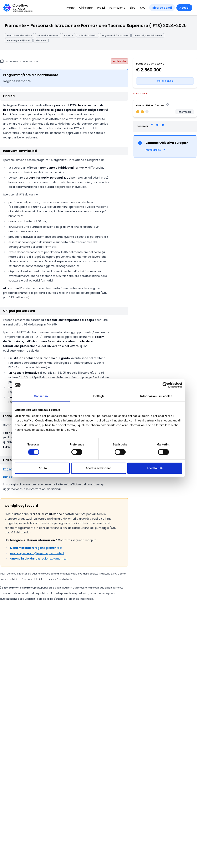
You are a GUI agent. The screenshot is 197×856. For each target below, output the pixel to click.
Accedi (184, 8)
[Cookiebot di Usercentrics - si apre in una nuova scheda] (165, 385)
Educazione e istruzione (19, 35)
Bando (7, 477)
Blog (132, 8)
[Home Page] (18, 8)
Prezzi (101, 8)
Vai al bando (165, 81)
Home (71, 8)
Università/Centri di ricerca (148, 35)
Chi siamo (86, 8)
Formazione (117, 8)
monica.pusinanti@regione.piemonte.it (37, 553)
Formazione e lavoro (48, 35)
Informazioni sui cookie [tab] (156, 396)
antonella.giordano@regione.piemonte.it (39, 558)
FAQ (142, 8)
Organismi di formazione (115, 35)
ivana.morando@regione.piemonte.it (36, 548)
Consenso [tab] (41, 396)
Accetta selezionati (98, 468)
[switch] (76, 452)
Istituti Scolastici (87, 35)
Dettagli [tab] (98, 396)
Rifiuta (42, 468)
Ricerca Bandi (162, 8)
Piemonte (41, 40)
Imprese (68, 35)
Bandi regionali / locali (18, 40)
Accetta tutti (154, 468)
